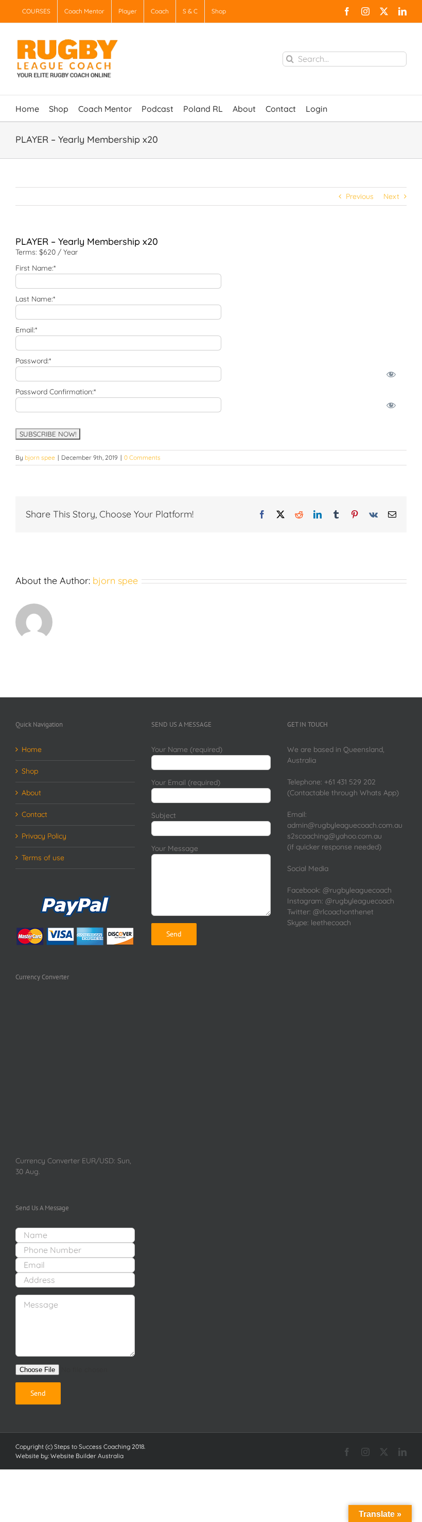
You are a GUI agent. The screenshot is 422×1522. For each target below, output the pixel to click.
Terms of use (43, 857)
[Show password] (391, 373)
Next (391, 196)
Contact (34, 814)
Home (32, 749)
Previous (360, 196)
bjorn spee (40, 457)
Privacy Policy (44, 836)
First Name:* (35, 268)
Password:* (33, 360)
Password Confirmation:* (55, 391)
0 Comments (142, 457)
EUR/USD (98, 1160)
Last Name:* (35, 299)
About (31, 792)
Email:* (26, 329)
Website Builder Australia (87, 1456)
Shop (30, 771)
